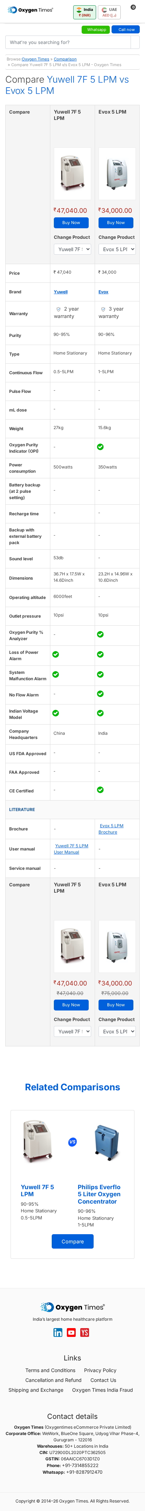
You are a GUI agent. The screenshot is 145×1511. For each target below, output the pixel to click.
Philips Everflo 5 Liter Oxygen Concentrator (99, 1194)
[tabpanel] (72, 1184)
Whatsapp (96, 29)
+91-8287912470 (84, 1472)
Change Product (72, 237)
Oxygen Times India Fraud (102, 1390)
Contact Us (103, 1380)
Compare (73, 1241)
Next (138, 1187)
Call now (127, 29)
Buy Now (71, 222)
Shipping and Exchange (35, 1390)
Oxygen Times (35, 59)
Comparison (65, 59)
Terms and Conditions (50, 1370)
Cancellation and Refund (53, 1380)
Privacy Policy (100, 1370)
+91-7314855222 (80, 1465)
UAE (109, 12)
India (86, 12)
